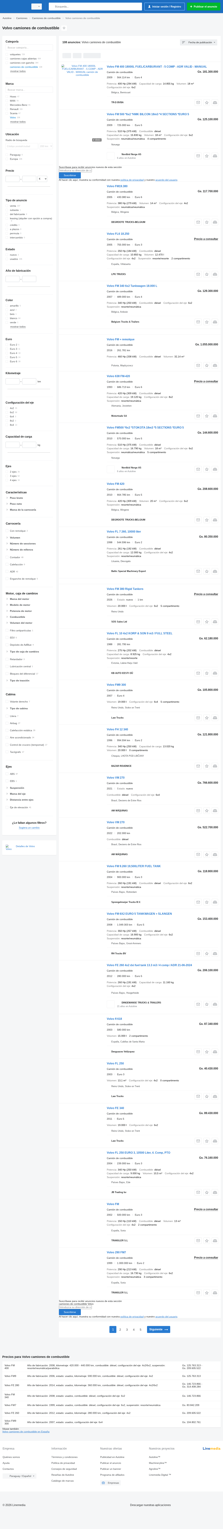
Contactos (8, 1468)
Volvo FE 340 (115, 1108)
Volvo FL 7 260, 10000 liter (124, 531)
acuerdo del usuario (166, 179)
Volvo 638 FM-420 (118, 376)
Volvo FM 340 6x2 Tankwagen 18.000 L (132, 285)
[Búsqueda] (52, 6)
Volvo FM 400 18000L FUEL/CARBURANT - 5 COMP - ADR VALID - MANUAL (157, 66)
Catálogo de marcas (62, 1480)
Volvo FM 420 (115, 483)
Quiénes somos (11, 1457)
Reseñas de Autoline (62, 1474)
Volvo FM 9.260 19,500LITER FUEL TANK (134, 866)
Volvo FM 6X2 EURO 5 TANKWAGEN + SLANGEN (139, 913)
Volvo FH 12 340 (117, 729)
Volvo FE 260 (12, 1413)
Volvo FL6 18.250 (118, 233)
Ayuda (6, 1463)
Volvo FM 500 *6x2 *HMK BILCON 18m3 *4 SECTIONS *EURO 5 (148, 114)
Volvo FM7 (10, 1405)
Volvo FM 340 (10, 1396)
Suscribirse (70, 175)
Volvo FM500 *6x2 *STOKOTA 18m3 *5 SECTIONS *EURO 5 (145, 427)
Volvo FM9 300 (116, 684)
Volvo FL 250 (115, 1063)
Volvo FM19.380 (117, 186)
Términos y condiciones (64, 1457)
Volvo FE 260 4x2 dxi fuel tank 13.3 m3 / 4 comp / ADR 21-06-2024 (149, 965)
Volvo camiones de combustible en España (25, 1431)
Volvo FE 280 (12, 1385)
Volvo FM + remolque (120, 339)
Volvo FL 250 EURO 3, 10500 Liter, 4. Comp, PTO (138, 1152)
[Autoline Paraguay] (15, 6)
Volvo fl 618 (114, 1018)
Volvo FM (113, 1204)
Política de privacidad (63, 1463)
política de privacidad (132, 179)
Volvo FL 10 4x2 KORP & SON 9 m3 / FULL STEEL (139, 633)
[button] (206, 102)
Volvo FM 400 (10, 1367)
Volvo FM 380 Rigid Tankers (125, 588)
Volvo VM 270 (116, 777)
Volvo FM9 (10, 1376)
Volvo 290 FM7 (116, 1252)
